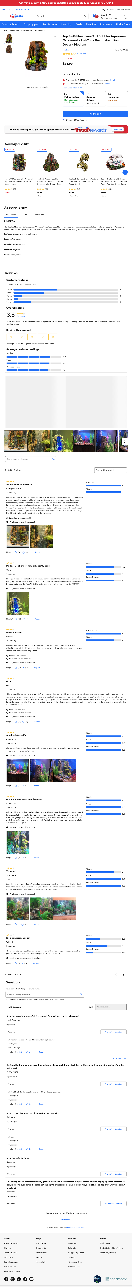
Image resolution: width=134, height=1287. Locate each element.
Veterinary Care (75, 1262)
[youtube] (31, 1280)
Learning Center (11, 1262)
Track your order (22, 9)
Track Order (41, 1253)
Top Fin (66, 50)
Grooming (72, 1244)
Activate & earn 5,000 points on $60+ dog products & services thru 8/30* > (66, 2)
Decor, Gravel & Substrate (21, 30)
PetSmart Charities (12, 1272)
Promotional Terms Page (75, 1228)
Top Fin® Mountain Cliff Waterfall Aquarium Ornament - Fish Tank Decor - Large (18, 181)
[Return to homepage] (16, 16)
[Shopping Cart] (128, 17)
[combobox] (62, 16)
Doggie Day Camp (76, 1253)
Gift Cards (8, 1258)
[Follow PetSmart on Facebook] (6, 1280)
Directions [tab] (39, 215)
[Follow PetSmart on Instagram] (12, 1280)
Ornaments (40, 30)
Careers (7, 1248)
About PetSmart (11, 1244)
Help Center (41, 1244)
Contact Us (41, 1248)
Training (71, 1258)
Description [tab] (11, 215)
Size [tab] (25, 215)
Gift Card (6, 9)
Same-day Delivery (108, 1253)
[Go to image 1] (9, 39)
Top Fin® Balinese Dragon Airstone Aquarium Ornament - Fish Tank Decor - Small (83, 181)
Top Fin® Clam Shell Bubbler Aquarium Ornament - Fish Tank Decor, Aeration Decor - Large (114, 181)
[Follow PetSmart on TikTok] (25, 1280)
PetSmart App (10, 1267)
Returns (39, 1258)
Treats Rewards (10, 1253)
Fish (5, 30)
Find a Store (105, 1244)
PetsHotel (72, 1248)
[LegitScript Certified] (97, 1280)
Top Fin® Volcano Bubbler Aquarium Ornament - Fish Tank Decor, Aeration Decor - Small (50, 181)
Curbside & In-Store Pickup (111, 1248)
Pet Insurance (74, 1267)
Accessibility (41, 1262)
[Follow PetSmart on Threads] (19, 1280)
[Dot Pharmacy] (116, 1280)
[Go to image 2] (9, 49)
